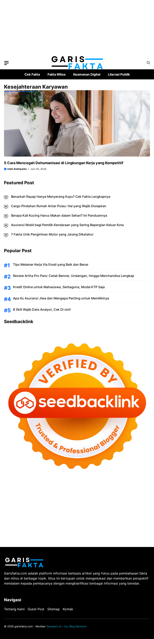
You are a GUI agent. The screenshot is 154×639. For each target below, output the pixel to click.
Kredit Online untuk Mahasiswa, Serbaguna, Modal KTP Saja (59, 287)
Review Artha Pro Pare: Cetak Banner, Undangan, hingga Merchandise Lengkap (73, 276)
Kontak (68, 609)
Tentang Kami (14, 609)
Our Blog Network (75, 626)
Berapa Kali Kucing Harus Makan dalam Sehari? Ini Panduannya (59, 215)
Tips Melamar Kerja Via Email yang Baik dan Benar (50, 264)
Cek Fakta (32, 74)
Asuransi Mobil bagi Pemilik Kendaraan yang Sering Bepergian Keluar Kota (67, 225)
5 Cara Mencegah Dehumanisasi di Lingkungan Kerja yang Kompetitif (63, 163)
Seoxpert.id (54, 626)
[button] (148, 62)
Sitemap (53, 609)
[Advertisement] (77, 28)
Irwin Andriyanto (17, 168)
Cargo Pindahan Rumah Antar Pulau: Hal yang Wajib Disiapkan (58, 206)
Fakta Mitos (57, 74)
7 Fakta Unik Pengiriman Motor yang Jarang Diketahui (52, 234)
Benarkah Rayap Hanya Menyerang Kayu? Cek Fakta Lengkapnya (60, 197)
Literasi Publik (119, 74)
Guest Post (36, 609)
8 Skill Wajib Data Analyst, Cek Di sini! (42, 309)
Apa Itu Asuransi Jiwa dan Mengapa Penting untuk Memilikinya (61, 298)
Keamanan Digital (86, 74)
